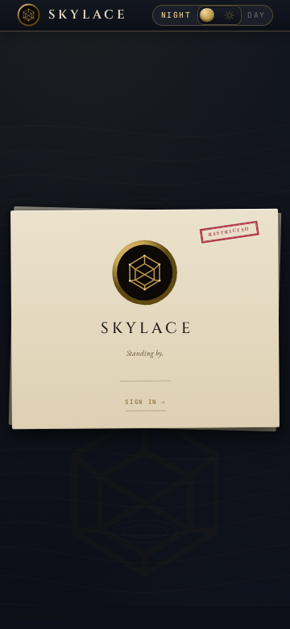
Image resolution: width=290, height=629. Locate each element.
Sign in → (145, 402)
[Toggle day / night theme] (219, 15)
